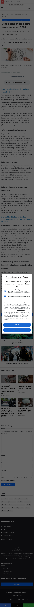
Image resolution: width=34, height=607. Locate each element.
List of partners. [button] (21, 310)
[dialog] (17, 304)
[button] (17, 300)
